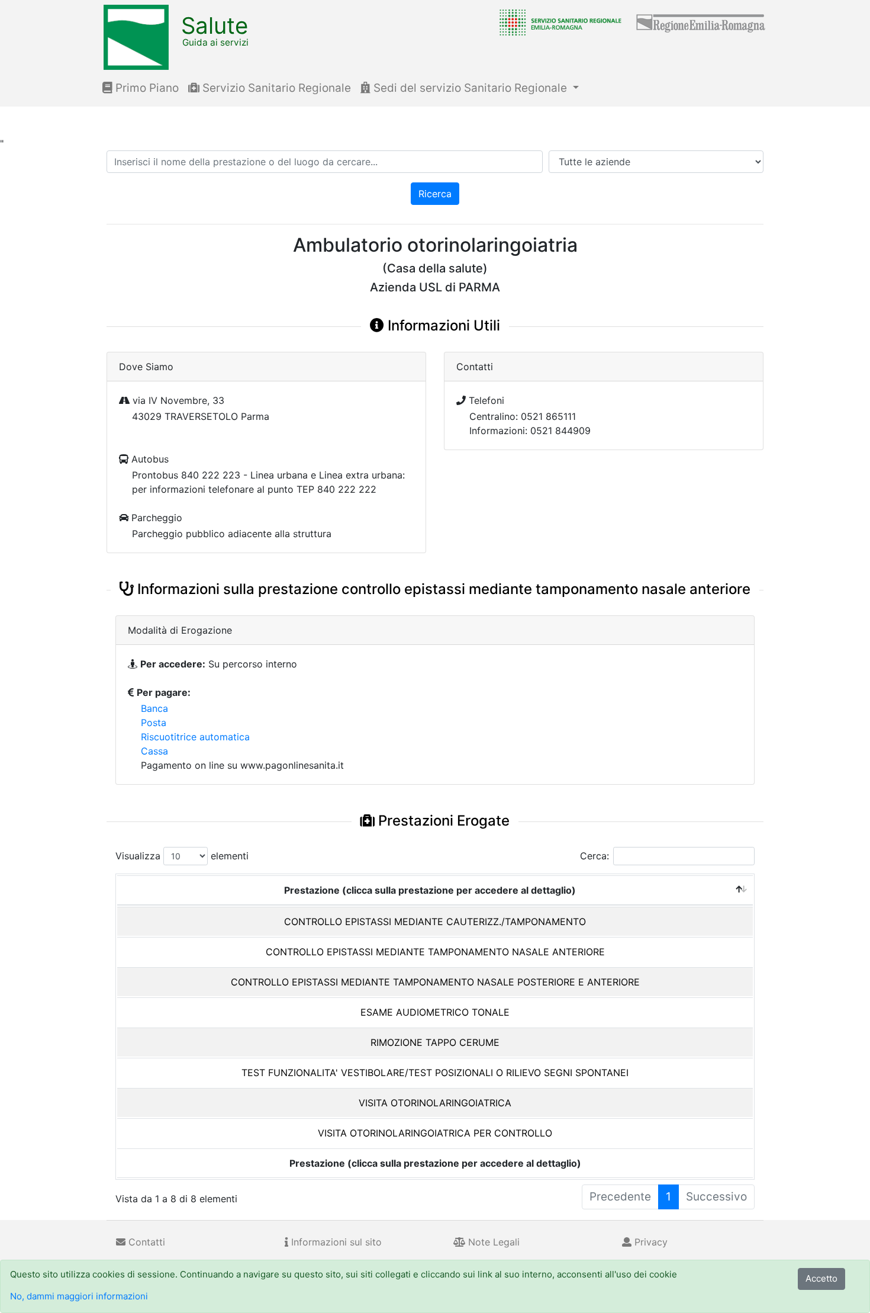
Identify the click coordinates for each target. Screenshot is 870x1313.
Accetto (821, 1278)
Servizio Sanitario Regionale (275, 88)
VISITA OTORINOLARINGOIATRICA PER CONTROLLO (435, 1133)
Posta (153, 722)
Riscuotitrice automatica (195, 737)
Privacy (649, 1242)
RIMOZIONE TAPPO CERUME (435, 1042)
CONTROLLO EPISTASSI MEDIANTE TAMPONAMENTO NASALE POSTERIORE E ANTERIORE (435, 982)
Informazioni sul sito (335, 1242)
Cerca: (594, 856)
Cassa (154, 751)
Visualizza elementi (182, 856)
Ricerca (435, 194)
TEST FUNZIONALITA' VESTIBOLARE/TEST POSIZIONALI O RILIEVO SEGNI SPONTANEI (435, 1072)
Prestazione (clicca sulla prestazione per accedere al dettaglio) (430, 890)
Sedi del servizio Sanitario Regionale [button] (470, 88)
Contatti (145, 1242)
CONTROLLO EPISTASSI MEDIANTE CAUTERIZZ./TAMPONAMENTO (435, 921)
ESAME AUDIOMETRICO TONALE (435, 1012)
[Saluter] (557, 22)
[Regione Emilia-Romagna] (701, 22)
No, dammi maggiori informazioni (79, 1296)
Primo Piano (145, 88)
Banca (154, 708)
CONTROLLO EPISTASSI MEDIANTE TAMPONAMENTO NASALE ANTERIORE (435, 952)
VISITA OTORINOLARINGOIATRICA (435, 1103)
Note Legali (492, 1242)
